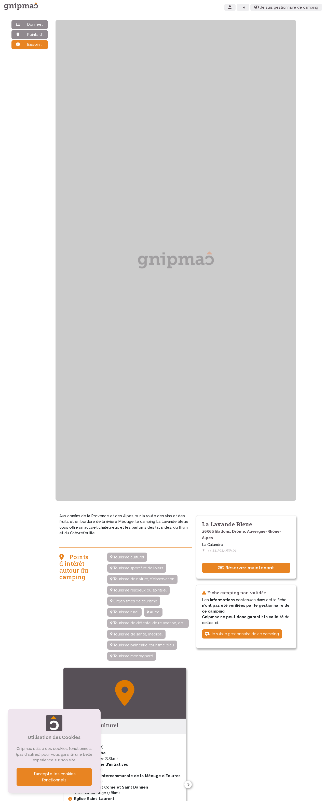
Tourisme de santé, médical (137, 634)
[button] (188, 784)
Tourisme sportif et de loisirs (137, 568)
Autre (154, 612)
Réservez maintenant (249, 567)
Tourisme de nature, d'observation (143, 579)
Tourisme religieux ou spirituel (139, 590)
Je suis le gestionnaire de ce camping (244, 633)
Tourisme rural (125, 612)
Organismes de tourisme (134, 601)
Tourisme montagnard (132, 656)
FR (243, 7)
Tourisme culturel (128, 557)
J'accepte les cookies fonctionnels (54, 777)
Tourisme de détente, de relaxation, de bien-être (150, 623)
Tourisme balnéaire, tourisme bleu (143, 645)
